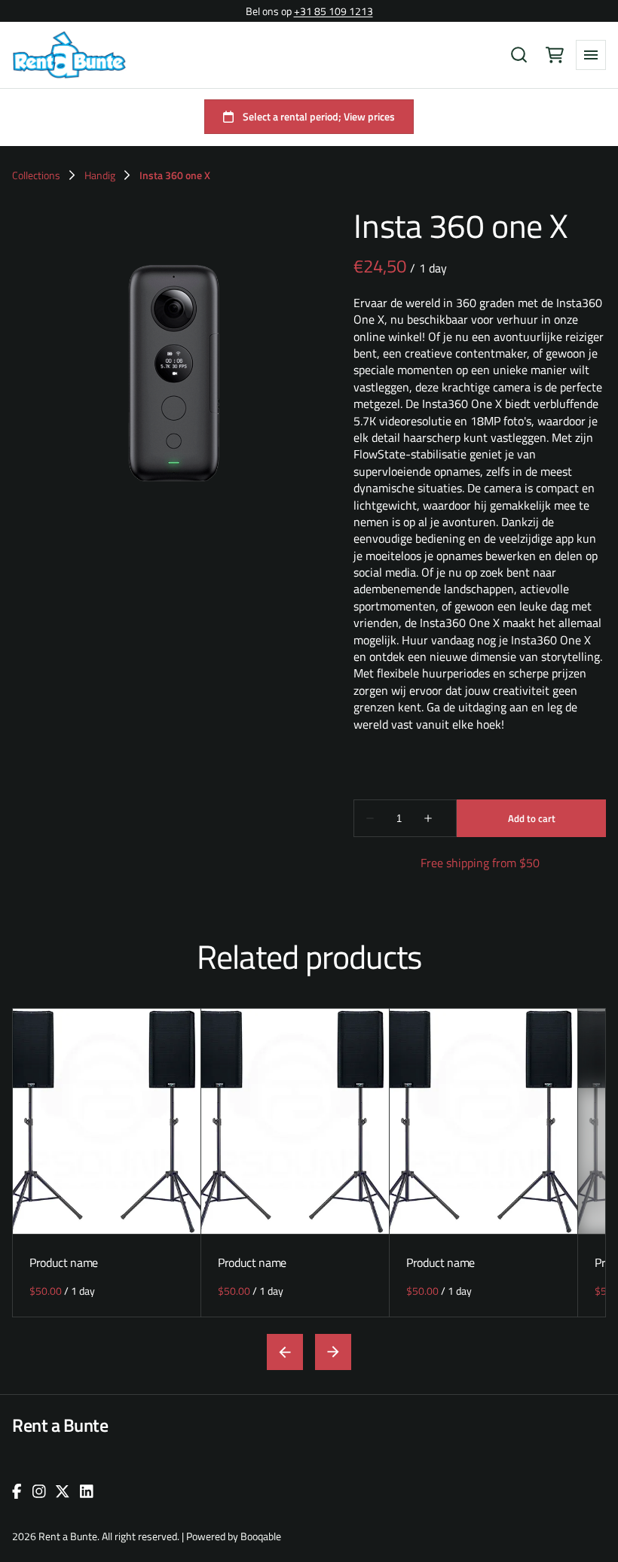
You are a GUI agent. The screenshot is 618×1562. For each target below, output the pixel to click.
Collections (36, 175)
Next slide (333, 1352)
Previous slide (285, 1352)
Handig (99, 175)
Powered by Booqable (233, 1536)
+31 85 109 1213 (333, 11)
